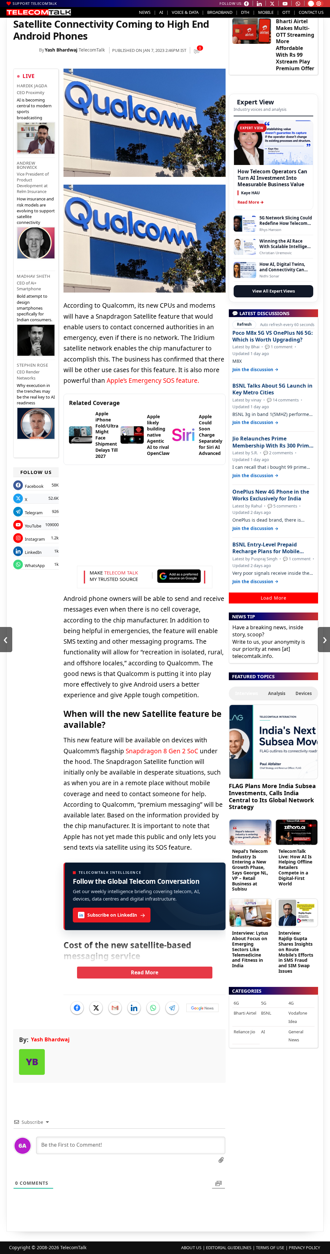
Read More (144, 972)
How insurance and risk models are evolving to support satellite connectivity (36, 210)
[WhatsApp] (153, 1007)
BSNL (266, 1013)
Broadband (219, 12)
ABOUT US (191, 1247)
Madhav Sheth (33, 276)
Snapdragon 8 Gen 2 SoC (162, 751)
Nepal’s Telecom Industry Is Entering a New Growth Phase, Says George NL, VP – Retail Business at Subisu (250, 870)
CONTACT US (311, 12)
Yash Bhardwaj (61, 50)
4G (291, 1003)
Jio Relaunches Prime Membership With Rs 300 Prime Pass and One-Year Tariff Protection (272, 442)
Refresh (244, 324)
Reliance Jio (244, 1032)
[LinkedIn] (134, 1007)
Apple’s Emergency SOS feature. (153, 380)
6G (236, 1003)
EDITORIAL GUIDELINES (228, 1247)
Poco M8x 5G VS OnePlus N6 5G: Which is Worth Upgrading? (272, 336)
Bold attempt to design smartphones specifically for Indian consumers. (34, 308)
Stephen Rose (32, 365)
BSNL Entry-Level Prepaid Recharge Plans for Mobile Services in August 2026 (265, 548)
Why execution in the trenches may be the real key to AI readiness (36, 394)
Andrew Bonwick (27, 165)
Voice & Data (185, 12)
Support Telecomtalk (35, 3)
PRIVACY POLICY (304, 1247)
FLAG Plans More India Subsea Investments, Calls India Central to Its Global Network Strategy (272, 796)
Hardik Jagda (32, 86)
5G (263, 1003)
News (144, 12)
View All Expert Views (273, 291)
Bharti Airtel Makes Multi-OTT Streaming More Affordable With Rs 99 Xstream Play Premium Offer (295, 45)
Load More (273, 598)
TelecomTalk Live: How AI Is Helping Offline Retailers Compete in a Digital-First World (295, 867)
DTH (245, 12)
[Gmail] (115, 1007)
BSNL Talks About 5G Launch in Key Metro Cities (272, 389)
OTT (286, 12)
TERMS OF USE (270, 1247)
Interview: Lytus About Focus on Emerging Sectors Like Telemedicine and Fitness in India (250, 949)
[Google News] (202, 1008)
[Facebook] (77, 1007)
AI (161, 12)
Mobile (266, 12)
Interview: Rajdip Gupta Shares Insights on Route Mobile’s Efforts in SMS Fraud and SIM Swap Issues (295, 952)
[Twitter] (96, 1007)
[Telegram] (172, 1007)
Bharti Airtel (245, 1013)
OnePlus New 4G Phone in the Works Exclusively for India (270, 495)
